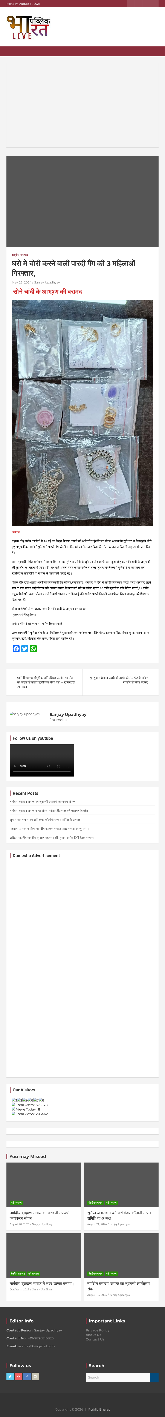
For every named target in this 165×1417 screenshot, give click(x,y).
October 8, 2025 (19, 1289)
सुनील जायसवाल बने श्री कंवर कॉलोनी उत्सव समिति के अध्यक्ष (45, 820)
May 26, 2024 (21, 282)
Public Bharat (99, 1409)
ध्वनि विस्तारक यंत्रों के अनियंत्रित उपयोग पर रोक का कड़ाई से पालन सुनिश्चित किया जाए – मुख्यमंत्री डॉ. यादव (46, 682)
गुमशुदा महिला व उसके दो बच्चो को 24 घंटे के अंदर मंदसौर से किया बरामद (119, 680)
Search (154, 1377)
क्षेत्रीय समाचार (20, 255)
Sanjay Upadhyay (47, 282)
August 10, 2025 (97, 1295)
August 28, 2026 (19, 1224)
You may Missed (27, 1156)
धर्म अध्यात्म (16, 1202)
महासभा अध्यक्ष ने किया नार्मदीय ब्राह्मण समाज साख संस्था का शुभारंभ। (55, 829)
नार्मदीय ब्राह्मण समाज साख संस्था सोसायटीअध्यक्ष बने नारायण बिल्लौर (49, 811)
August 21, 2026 (97, 1224)
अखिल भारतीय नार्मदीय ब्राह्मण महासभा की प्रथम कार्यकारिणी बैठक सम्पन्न (52, 838)
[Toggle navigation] (11, 51)
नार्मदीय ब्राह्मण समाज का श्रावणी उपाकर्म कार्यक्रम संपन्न (42, 802)
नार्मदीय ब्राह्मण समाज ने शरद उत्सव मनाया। (42, 1283)
